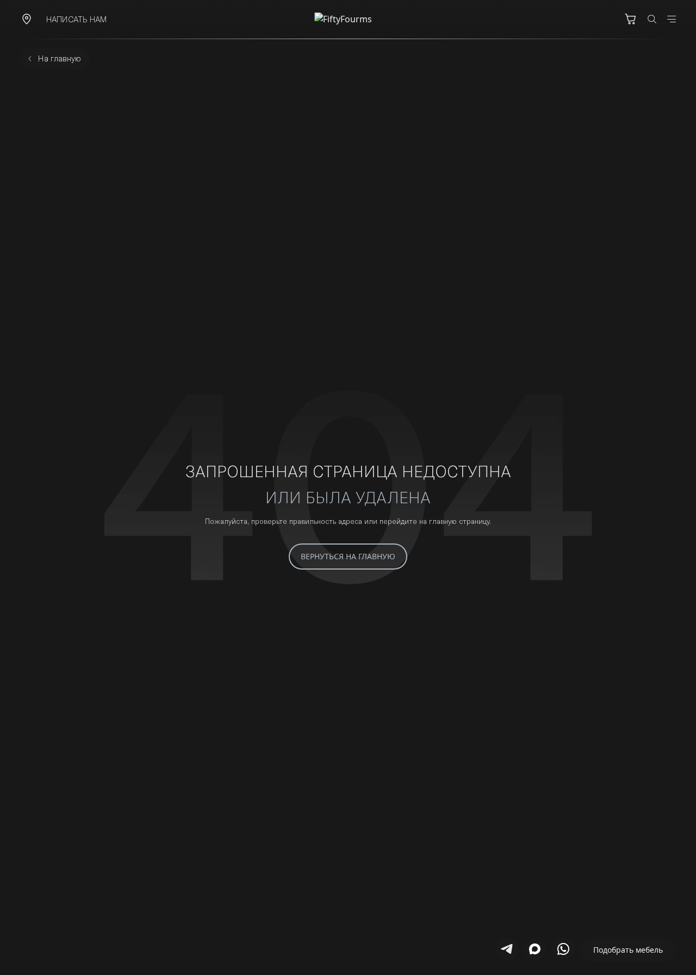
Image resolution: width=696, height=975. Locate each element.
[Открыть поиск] (652, 19)
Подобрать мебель (628, 950)
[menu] (671, 19)
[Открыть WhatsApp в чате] (563, 949)
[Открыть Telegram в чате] (506, 949)
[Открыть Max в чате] (535, 949)
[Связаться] (27, 19)
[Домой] (348, 19)
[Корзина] (630, 19)
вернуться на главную (348, 556)
